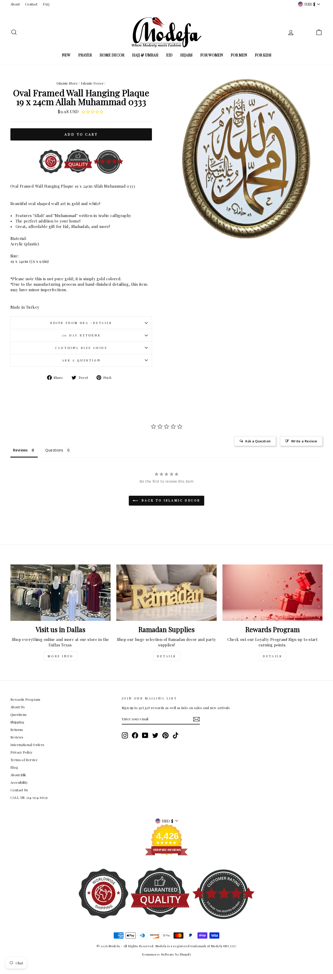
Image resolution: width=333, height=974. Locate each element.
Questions (18, 714)
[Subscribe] (196, 719)
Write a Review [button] (304, 441)
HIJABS (186, 55)
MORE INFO (60, 656)
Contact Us (19, 790)
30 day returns (81, 335)
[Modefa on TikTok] (175, 735)
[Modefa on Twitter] (155, 735)
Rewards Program (25, 699)
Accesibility (19, 782)
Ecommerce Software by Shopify (166, 954)
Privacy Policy (21, 752)
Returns (16, 729)
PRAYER (85, 55)
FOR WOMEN (211, 55)
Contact (31, 4)
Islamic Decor (92, 83)
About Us (17, 707)
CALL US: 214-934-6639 (29, 797)
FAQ (46, 4)
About (15, 4)
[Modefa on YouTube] (145, 735)
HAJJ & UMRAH (145, 55)
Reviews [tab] (20, 450)
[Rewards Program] (272, 592)
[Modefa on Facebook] (135, 735)
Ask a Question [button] (258, 441)
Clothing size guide (81, 348)
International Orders (27, 744)
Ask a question (81, 360)
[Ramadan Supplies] (166, 592)
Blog (14, 767)
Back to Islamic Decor (170, 500)
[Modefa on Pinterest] (165, 735)
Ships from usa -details (81, 323)
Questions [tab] (54, 450)
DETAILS (166, 656)
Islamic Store (67, 83)
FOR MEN (239, 55)
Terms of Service (24, 759)
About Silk (18, 775)
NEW (66, 55)
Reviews (16, 737)
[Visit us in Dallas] (60, 592)
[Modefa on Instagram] (125, 735)
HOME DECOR (112, 55)
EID (169, 55)
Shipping (17, 722)
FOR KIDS (263, 55)
